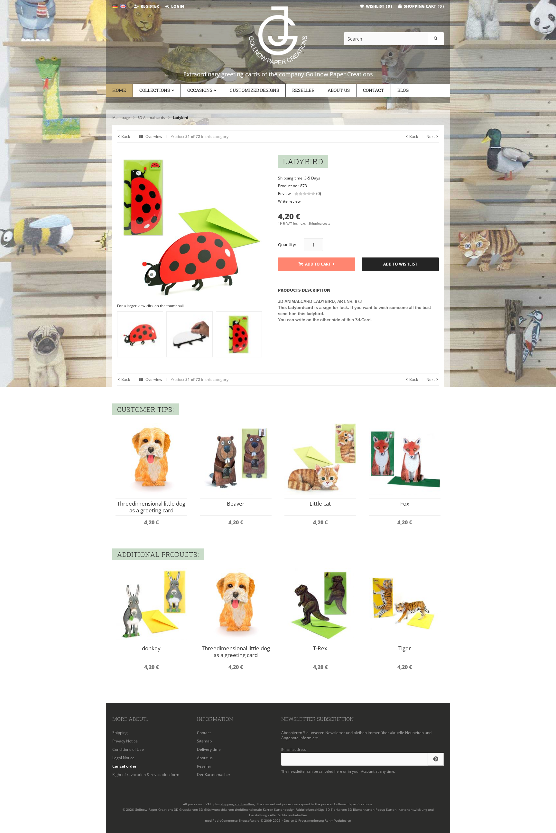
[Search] (436, 38)
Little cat (320, 503)
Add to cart (316, 264)
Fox (404, 503)
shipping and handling (238, 804)
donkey (151, 648)
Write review (289, 201)
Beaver (236, 503)
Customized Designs (254, 90)
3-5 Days (312, 178)
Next (431, 136)
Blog (403, 90)
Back (125, 136)
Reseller (303, 90)
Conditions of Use (128, 749)
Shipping (120, 732)
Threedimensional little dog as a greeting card (151, 507)
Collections (154, 90)
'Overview (153, 136)
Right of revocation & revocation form (145, 774)
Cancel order (124, 766)
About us (339, 90)
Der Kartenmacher (213, 774)
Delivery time (209, 749)
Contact (373, 90)
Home (119, 90)
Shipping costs (319, 223)
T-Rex (320, 648)
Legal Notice (123, 757)
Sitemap (204, 741)
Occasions (199, 90)
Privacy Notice (125, 741)
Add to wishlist (400, 264)
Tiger (404, 648)
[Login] (435, 759)
